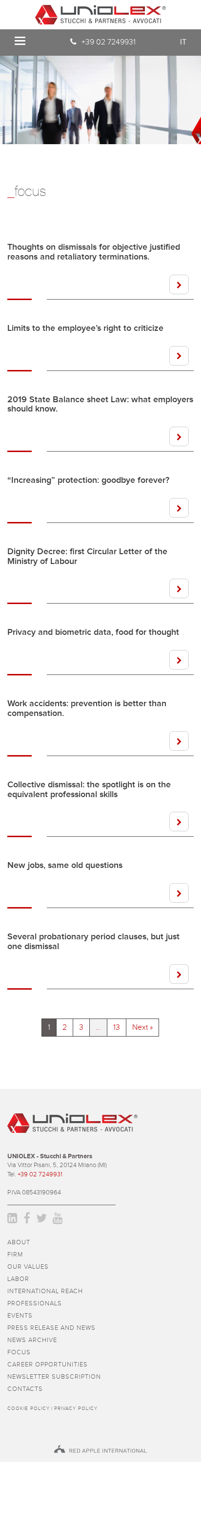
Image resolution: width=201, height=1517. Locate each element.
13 (116, 1027)
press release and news (51, 1328)
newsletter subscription (54, 1377)
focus (19, 1352)
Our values (28, 1267)
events (20, 1316)
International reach (45, 1291)
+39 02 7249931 (108, 42)
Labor (18, 1279)
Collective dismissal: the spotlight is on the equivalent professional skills (89, 789)
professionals (34, 1303)
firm (15, 1255)
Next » (142, 1027)
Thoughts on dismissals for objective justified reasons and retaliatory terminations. (93, 252)
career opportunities (47, 1365)
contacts (25, 1389)
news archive (32, 1340)
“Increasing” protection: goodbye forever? (88, 480)
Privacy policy (76, 1408)
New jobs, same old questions (64, 865)
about (18, 1242)
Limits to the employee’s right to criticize (85, 328)
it (183, 42)
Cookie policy (28, 1408)
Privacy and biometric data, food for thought (93, 632)
